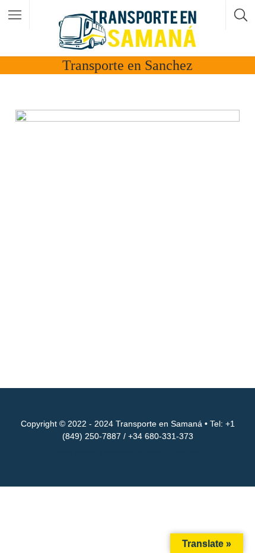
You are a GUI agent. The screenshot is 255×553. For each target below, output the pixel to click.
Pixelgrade (186, 452)
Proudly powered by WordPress (93, 452)
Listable (154, 452)
